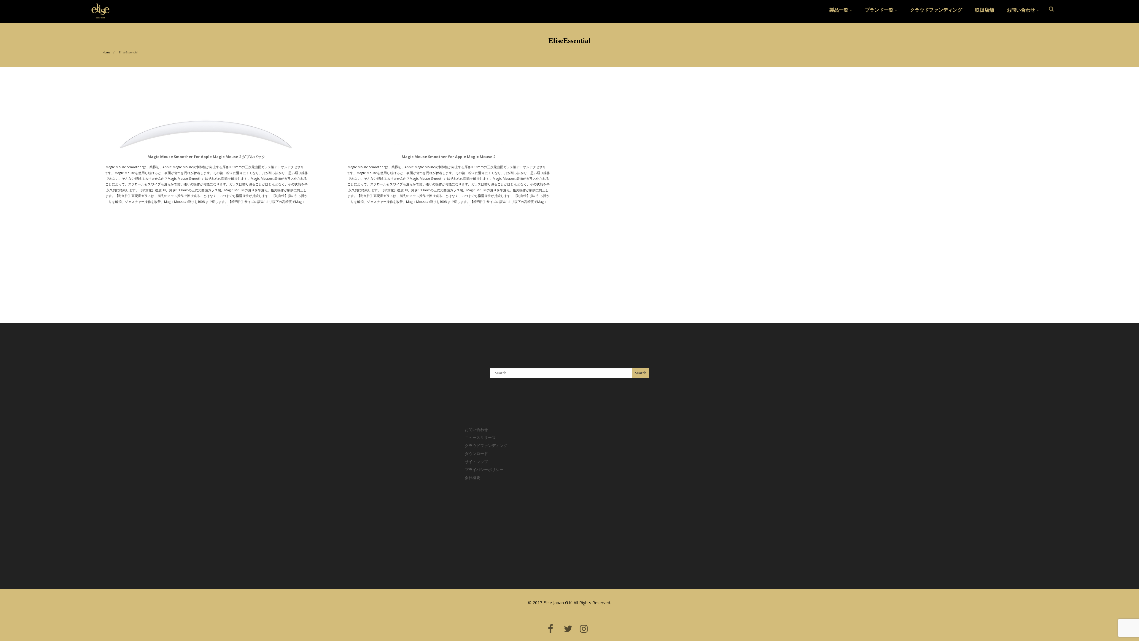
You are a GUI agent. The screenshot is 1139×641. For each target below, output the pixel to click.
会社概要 (472, 477)
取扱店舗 (984, 10)
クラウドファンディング (936, 10)
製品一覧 (838, 10)
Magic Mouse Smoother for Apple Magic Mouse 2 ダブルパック (206, 156)
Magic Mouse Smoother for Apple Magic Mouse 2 (448, 156)
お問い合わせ (1021, 10)
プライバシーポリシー (484, 469)
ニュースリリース (480, 437)
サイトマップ (476, 461)
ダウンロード (476, 453)
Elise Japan (98, 7)
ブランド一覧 (879, 10)
